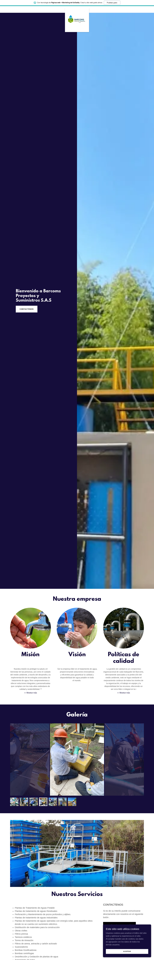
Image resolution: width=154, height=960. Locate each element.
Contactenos (27, 309)
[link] (77, 9)
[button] (30, 693)
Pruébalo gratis (112, 3)
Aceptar (127, 951)
